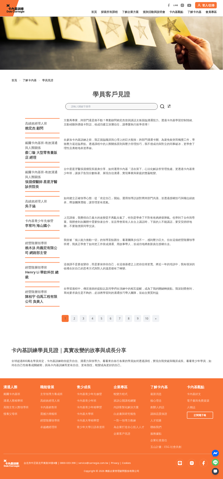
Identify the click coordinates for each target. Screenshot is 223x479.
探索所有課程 (109, 12)
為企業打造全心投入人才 (129, 427)
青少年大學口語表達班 (91, 427)
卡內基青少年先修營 (89, 394)
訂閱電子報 (200, 415)
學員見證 (47, 80)
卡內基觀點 (176, 12)
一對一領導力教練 (125, 420)
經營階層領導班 (50, 420)
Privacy (115, 463)
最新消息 (156, 394)
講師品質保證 (158, 414)
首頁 (94, 12)
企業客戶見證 (122, 434)
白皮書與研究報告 (125, 414)
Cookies (126, 463)
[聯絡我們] (215, 471)
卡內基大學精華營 (88, 420)
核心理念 (156, 400)
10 (146, 318)
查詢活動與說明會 (154, 12)
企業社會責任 (158, 440)
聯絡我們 (156, 427)
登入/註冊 (208, 5)
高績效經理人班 (50, 400)
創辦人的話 (157, 407)
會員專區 (211, 12)
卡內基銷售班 (48, 407)
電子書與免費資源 (198, 400)
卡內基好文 (194, 394)
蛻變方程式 (121, 394)
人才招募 (156, 420)
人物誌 (191, 407)
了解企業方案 (130, 12)
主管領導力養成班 (51, 394)
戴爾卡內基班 (11, 394)
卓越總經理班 (48, 427)
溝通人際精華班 (13, 400)
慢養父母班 (10, 414)
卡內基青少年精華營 (89, 407)
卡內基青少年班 (86, 400)
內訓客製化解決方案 (126, 407)
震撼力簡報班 (48, 414)
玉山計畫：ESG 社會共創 (165, 447)
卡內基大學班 (85, 414)
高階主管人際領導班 (16, 407)
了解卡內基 (194, 12)
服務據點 (156, 434)
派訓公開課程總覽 (125, 400)
